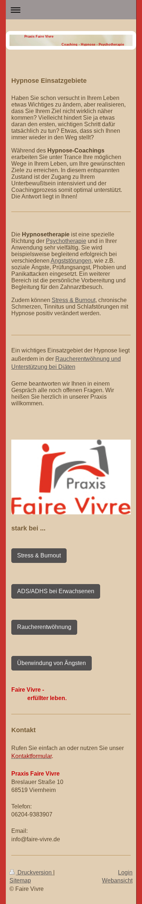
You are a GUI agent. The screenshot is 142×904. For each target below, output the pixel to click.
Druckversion (34, 872)
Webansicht (117, 880)
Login (125, 872)
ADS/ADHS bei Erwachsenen (55, 591)
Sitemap (20, 880)
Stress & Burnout (73, 300)
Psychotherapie (66, 241)
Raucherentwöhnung (44, 627)
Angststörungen (71, 261)
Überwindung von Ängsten (51, 663)
